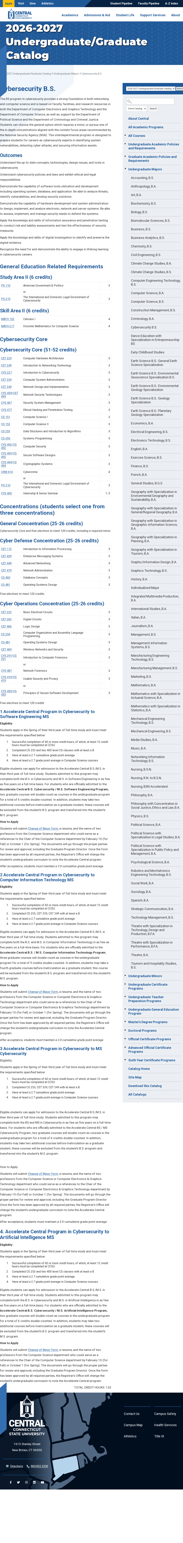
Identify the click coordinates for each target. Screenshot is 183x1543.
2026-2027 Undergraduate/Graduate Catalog (25, 73)
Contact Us (132, 1414)
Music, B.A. (138, 748)
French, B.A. (139, 475)
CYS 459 (6, 393)
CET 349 (6, 387)
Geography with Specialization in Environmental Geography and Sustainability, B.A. (154, 495)
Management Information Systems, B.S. (149, 645)
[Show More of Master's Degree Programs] (125, 1021)
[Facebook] (11, 1482)
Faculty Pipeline (148, 3)
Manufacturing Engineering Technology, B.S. (150, 657)
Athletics (47, 3)
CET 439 (6, 556)
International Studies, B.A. (149, 609)
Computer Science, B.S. (147, 301)
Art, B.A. (136, 195)
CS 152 (5, 424)
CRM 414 (7, 472)
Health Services (165, 1425)
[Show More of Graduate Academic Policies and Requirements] (125, 156)
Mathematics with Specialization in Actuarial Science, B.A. (155, 696)
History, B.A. (139, 579)
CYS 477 (6, 410)
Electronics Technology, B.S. (151, 440)
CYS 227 (6, 372)
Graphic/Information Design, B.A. (154, 562)
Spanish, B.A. (140, 900)
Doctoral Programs (142, 1030)
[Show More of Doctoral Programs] (125, 1030)
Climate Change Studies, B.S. (151, 272)
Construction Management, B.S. (153, 310)
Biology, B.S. (139, 212)
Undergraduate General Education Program (153, 1011)
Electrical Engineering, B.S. (149, 432)
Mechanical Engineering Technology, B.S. (148, 720)
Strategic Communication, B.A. (152, 909)
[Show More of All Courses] (125, 135)
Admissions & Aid (97, 15)
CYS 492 (6, 444)
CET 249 (6, 365)
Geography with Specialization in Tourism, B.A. (154, 551)
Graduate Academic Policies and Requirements (152, 159)
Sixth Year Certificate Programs (151, 1060)
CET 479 (6, 570)
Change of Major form (43, 828)
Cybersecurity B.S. (144, 327)
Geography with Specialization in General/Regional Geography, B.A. (154, 510)
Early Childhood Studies (147, 352)
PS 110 (5, 285)
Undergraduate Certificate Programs (147, 986)
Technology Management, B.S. (152, 917)
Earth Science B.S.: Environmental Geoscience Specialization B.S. (155, 375)
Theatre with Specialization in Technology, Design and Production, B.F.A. (152, 930)
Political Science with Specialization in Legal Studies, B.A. (155, 835)
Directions (16, 1466)
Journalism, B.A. (142, 626)
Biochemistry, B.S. (143, 203)
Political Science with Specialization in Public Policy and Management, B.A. (155, 849)
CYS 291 (6, 655)
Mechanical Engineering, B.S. (151, 731)
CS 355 (5, 438)
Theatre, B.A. (140, 955)
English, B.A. (139, 449)
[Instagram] (26, 1482)
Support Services (152, 15)
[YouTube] (42, 1482)
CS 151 (5, 417)
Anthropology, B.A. (143, 186)
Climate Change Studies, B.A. (151, 263)
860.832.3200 (39, 1466)
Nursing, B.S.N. (141, 769)
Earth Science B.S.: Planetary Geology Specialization (151, 413)
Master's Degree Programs (147, 1022)
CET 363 (6, 619)
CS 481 (5, 584)
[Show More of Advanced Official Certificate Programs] (125, 1047)
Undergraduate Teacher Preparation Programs (146, 999)
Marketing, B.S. (141, 676)
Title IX (159, 1436)
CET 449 (6, 563)
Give (33, 3)
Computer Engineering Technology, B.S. (155, 282)
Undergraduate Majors (66, 73)
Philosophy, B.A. (142, 795)
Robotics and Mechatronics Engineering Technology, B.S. (151, 872)
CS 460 (5, 577)
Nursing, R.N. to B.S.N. (146, 778)
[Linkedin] (34, 1482)
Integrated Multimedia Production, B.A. (155, 598)
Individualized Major (145, 588)
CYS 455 (6, 691)
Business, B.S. (141, 229)
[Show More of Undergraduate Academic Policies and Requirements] (125, 144)
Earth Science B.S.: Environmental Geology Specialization (155, 388)
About (175, 15)
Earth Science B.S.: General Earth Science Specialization (154, 363)
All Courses (136, 136)
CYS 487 (6, 670)
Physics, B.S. (140, 816)
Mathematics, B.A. (143, 685)
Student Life (125, 15)
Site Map (135, 1077)
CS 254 (5, 634)
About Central (138, 118)
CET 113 (6, 549)
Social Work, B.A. (142, 883)
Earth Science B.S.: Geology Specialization (150, 400)
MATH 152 (7, 319)
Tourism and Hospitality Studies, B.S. (154, 965)
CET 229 (6, 358)
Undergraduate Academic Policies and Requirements (153, 146)
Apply (8, 3)
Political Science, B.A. (146, 825)
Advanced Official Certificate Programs (149, 1049)
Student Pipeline (121, 3)
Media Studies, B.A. (144, 740)
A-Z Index (171, 3)
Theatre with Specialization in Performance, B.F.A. (152, 944)
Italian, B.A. (138, 617)
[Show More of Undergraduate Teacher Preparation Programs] (125, 996)
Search (153, 108)
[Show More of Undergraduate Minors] (125, 975)
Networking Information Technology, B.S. (148, 759)
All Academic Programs (145, 127)
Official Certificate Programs (149, 1039)
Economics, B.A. (142, 423)
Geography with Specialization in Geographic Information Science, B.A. (154, 524)
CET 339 (6, 379)
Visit (21, 3)
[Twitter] (18, 1482)
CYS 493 (6, 453)
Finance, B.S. (140, 466)
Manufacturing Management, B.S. (154, 668)
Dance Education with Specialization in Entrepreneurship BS (155, 340)
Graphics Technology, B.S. (149, 570)
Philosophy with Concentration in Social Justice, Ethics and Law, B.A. (155, 805)
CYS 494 (6, 462)
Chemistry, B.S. (141, 246)
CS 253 (5, 431)
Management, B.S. (143, 634)
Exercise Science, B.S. (146, 457)
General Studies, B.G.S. (147, 483)
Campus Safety (165, 1414)
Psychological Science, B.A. (150, 862)
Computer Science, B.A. (147, 293)
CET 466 (6, 626)
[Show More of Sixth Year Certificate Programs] (125, 1059)
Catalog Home (139, 1069)
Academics (70, 15)
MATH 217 (7, 326)
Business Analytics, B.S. (148, 238)
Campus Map (133, 1425)
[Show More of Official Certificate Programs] (125, 1038)
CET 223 (6, 612)
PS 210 (5, 299)
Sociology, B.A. (141, 892)
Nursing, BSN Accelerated (149, 786)
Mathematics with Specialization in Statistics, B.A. (155, 708)
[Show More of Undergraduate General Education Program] (125, 1009)
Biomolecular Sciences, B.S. (150, 220)
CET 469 (6, 649)
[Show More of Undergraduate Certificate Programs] (125, 984)
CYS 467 (6, 402)
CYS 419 (6, 677)
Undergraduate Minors (145, 976)
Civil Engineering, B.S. (146, 255)
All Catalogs (137, 1094)
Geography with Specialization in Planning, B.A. (154, 539)
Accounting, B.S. (142, 178)
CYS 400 (6, 493)
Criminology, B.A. (142, 319)
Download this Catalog (145, 1086)
